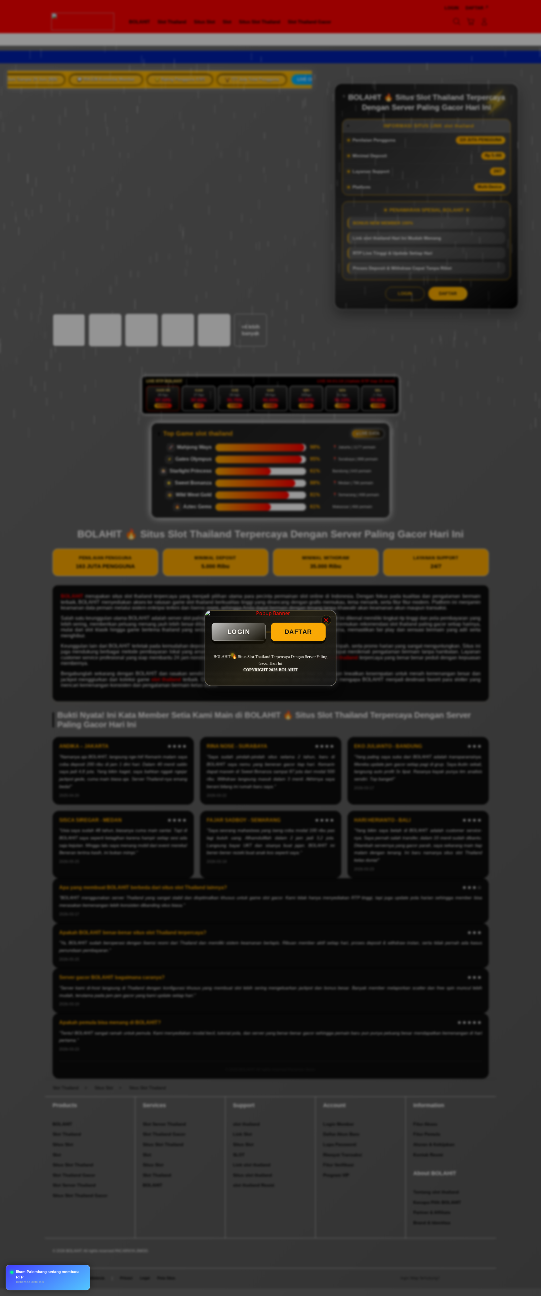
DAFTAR (298, 631)
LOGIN (239, 631)
